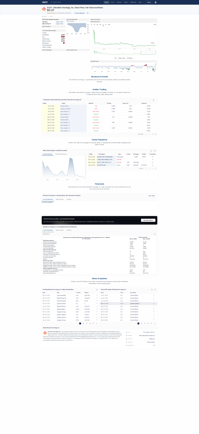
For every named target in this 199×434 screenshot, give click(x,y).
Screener (119, 2)
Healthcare (152, 339)
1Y (103, 24)
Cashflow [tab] (69, 199)
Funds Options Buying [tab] (60, 154)
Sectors (126, 2)
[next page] (152, 134)
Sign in (149, 2)
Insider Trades (121, 58)
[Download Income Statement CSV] (155, 234)
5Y (105, 24)
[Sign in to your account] (155, 2)
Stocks (107, 2)
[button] (44, 103)
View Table (152, 195)
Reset (155, 24)
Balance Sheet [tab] (59, 199)
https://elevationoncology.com (147, 335)
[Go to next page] (96, 323)
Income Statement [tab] (48, 199)
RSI (115, 58)
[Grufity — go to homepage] (46, 2)
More (140, 2)
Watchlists (133, 2)
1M (94, 24)
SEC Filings (129, 58)
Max (109, 24)
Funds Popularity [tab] (47, 154)
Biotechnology (151, 342)
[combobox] (65, 2)
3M (97, 24)
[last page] (155, 134)
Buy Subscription (148, 220)
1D (91, 24)
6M (100, 24)
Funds (112, 2)
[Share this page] (88, 13)
